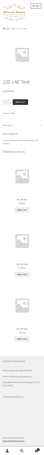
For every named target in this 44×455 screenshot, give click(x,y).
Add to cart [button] (22, 210)
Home (8, 28)
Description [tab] (8, 125)
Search (22, 451)
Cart (34, 448)
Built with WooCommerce (13, 441)
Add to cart (20, 102)
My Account (7, 451)
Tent (13, 28)
